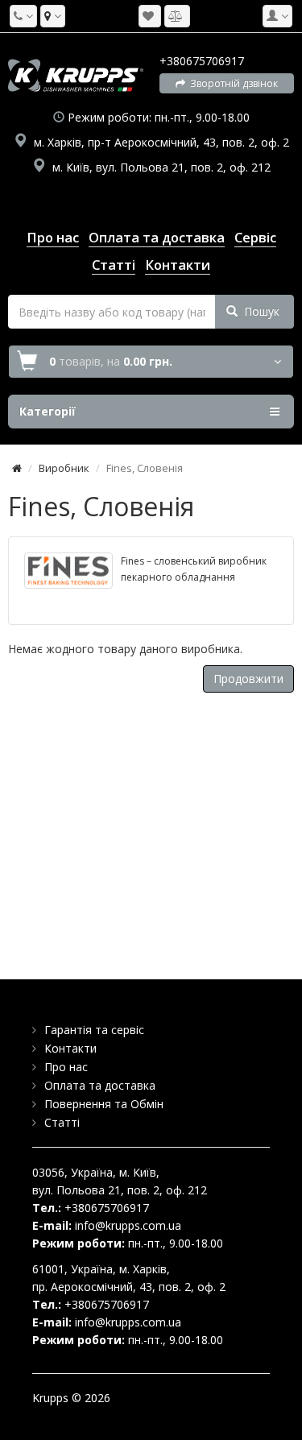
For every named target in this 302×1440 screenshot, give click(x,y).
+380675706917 (201, 60)
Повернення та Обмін (103, 1103)
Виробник (64, 468)
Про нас (66, 1066)
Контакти (70, 1048)
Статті (62, 1122)
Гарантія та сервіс (94, 1029)
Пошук (258, 311)
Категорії (47, 411)
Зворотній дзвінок (231, 83)
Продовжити (248, 678)
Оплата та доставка (99, 1085)
